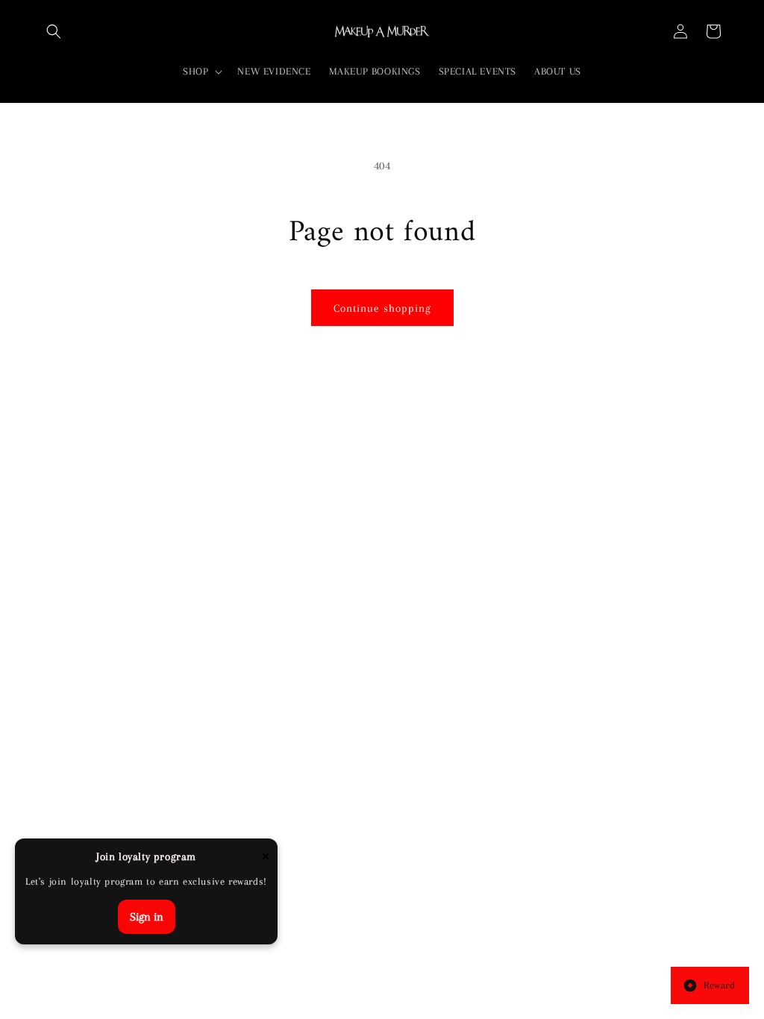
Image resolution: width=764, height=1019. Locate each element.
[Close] (266, 857)
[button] (53, 31)
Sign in (146, 917)
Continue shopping (382, 308)
